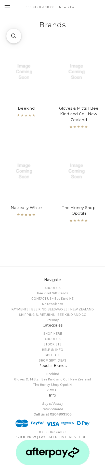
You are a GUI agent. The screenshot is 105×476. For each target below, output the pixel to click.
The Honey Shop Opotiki (79, 210)
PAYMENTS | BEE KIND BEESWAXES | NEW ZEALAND (52, 309)
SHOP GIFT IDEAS (52, 360)
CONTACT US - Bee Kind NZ (52, 298)
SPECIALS (52, 355)
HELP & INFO (52, 349)
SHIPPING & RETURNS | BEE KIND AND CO (52, 314)
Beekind (26, 108)
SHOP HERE (52, 333)
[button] (13, 36)
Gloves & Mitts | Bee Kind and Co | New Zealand (79, 114)
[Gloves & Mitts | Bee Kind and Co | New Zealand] (79, 72)
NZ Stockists (52, 304)
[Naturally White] (26, 171)
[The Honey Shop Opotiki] (79, 171)
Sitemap (52, 320)
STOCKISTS (52, 344)
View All (53, 390)
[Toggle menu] (7, 7)
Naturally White (26, 207)
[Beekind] (26, 72)
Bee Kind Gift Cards (52, 293)
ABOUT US (53, 288)
